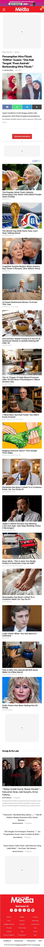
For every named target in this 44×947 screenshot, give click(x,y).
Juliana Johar (8, 70)
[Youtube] (28, 910)
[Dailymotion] (32, 910)
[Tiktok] (24, 910)
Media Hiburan (7, 52)
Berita (17, 52)
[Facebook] (11, 910)
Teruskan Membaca (22, 136)
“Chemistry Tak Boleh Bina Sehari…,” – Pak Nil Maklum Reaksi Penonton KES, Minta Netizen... (22, 817)
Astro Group (37, 944)
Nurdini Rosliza (18, 823)
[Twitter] (20, 910)
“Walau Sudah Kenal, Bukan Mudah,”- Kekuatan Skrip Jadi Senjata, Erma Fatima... (21, 791)
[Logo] (22, 9)
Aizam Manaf (6, 797)
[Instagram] (15, 910)
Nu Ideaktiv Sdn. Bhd (20, 944)
